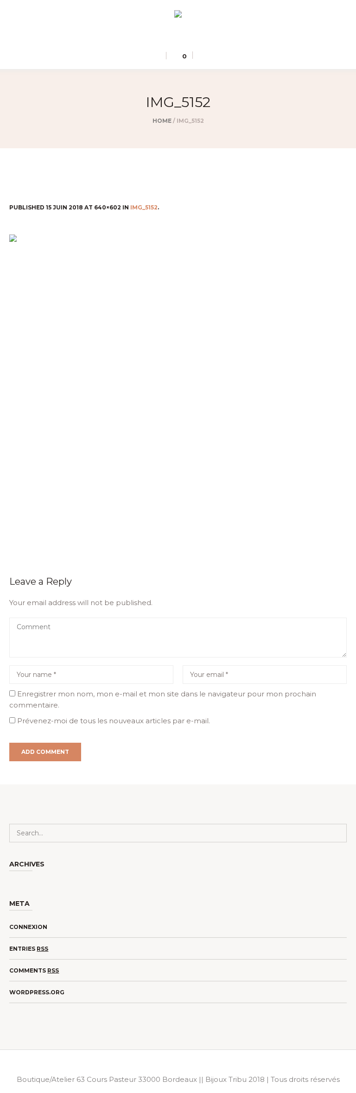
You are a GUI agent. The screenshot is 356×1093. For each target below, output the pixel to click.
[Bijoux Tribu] (178, 15)
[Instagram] (170, 37)
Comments (34, 970)
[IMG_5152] (178, 393)
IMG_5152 (144, 207)
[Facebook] (184, 37)
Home (162, 120)
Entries (28, 948)
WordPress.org (36, 992)
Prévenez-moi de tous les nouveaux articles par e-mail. (113, 720)
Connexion (28, 926)
